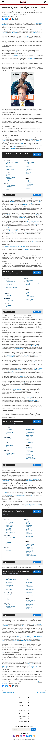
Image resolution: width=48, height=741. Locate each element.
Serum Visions (9, 178)
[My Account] (45, 2)
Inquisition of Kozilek (10, 177)
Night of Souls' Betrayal (31, 458)
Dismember (8, 305)
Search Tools (22, 700)
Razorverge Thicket (30, 530)
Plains (27, 529)
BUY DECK (38, 154)
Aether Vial (8, 295)
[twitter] (30, 736)
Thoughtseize (9, 180)
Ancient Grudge (29, 447)
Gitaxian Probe (9, 175)
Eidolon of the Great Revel (11, 355)
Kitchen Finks (9, 431)
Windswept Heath (29, 536)
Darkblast (4, 371)
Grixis (39, 62)
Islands (35, 361)
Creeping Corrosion (30, 544)
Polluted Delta (29, 169)
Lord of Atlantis (9, 284)
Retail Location (23, 721)
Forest (27, 433)
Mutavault (28, 284)
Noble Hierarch (28, 505)
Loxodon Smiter (5, 507)
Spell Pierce (8, 306)
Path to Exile (8, 550)
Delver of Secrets (8, 227)
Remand (12, 201)
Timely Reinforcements (31, 555)
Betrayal (34, 667)
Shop (20, 697)
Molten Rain (28, 182)
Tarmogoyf (39, 368)
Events (20, 702)
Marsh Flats (28, 526)
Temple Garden (29, 533)
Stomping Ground (29, 438)
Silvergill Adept (9, 290)
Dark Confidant (9, 429)
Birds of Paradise (20, 505)
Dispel (27, 181)
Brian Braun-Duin (6, 16)
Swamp (27, 173)
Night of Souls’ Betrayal (16, 371)
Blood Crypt (28, 163)
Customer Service (23, 716)
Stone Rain (11, 356)
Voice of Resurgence (10, 532)
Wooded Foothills (29, 442)
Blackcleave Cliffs (30, 162)
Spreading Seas (22, 217)
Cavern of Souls (8, 203)
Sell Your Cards (23, 708)
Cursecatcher (9, 280)
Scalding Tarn (29, 170)
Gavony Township (29, 523)
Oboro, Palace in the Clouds (31, 285)
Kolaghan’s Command (19, 230)
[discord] (20, 736)
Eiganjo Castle (29, 521)
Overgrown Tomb (29, 435)
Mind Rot (36, 142)
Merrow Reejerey (9, 288)
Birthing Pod (4, 32)
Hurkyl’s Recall (23, 376)
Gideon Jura (8, 594)
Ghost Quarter (29, 293)
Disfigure (28, 180)
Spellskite (28, 298)
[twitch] (14, 736)
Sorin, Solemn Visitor (10, 537)
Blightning (30, 139)
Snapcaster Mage (9, 166)
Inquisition (25, 204)
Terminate (8, 188)
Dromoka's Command (10, 549)
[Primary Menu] (3, 2)
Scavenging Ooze (9, 432)
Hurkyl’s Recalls (24, 390)
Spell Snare (28, 187)
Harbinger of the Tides (10, 281)
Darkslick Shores (29, 165)
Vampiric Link (29, 189)
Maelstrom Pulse (9, 445)
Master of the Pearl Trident (11, 287)
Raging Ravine (29, 436)
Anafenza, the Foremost (11, 521)
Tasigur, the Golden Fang (11, 168)
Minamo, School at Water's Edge (32, 283)
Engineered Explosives (31, 448)
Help (20, 713)
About (20, 718)
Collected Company (20, 51)
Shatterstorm (28, 185)
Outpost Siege (29, 460)
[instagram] (24, 736)
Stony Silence (29, 552)
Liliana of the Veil (14, 248)
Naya (36, 224)
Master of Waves (9, 285)
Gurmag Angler (9, 165)
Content (21, 705)
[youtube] (17, 736)
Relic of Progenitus (30, 296)
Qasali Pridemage (29, 550)
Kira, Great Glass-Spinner (11, 283)
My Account (22, 710)
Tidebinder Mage (29, 299)
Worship (28, 608)
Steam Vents (28, 172)
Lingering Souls (9, 542)
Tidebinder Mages (33, 400)
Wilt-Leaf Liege (34, 624)
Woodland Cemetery (30, 537)
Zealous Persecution (30, 557)
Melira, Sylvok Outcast (9, 37)
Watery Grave (29, 175)
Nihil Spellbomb (29, 184)
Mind (15, 146)
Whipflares (26, 382)
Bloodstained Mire (30, 432)
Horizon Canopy (29, 583)
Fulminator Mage (29, 450)
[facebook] (27, 736)
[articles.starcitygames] (33, 736)
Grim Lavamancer (29, 451)
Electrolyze (11, 230)
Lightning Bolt (38, 140)
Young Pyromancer (10, 169)
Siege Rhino (8, 529)
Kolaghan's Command (10, 185)
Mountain (28, 168)
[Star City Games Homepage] (24, 2)
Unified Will (28, 300)
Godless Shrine (29, 525)
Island (27, 166)
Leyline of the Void (30, 455)
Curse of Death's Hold (30, 600)
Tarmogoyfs (34, 241)
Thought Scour (9, 189)
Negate (27, 295)
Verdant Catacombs (30, 440)
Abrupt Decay (9, 451)
